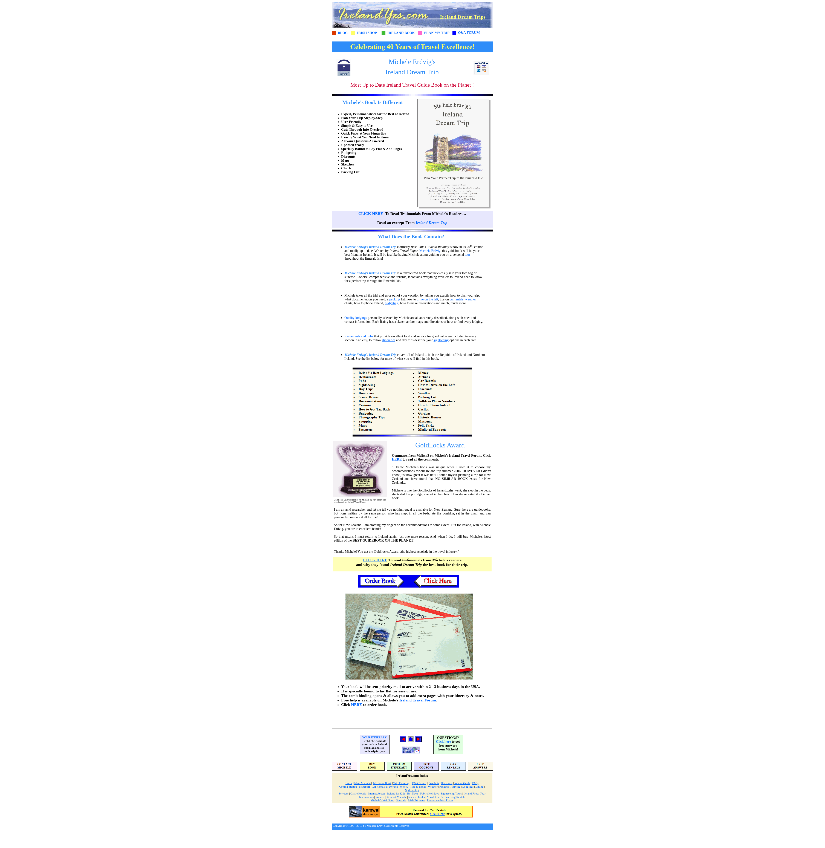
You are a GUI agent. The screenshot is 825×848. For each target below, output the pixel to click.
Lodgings (468, 786)
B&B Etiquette (416, 800)
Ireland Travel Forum (417, 700)
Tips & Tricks (418, 786)
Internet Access (376, 793)
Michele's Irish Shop (382, 800)
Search (412, 797)
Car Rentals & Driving (385, 786)
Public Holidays (429, 793)
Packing (444, 786)
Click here (443, 741)
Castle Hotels (358, 793)
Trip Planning (401, 783)
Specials (401, 800)
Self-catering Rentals (453, 797)
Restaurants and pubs (358, 336)
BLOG (343, 33)
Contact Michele (396, 797)
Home (348, 783)
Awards (380, 797)
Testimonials (366, 797)
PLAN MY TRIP (436, 33)
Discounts (446, 783)
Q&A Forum (419, 783)
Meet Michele (362, 783)
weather (470, 299)
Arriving (455, 786)
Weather (432, 786)
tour (467, 254)
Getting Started (348, 786)
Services (343, 793)
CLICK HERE (370, 213)
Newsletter (433, 797)
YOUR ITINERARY (374, 737)
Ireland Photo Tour (474, 793)
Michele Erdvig (429, 251)
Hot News (412, 793)
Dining (479, 786)
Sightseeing (412, 790)
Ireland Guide (462, 783)
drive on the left (427, 299)
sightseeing (441, 340)
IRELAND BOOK (401, 33)
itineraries (388, 340)
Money (404, 786)
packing (394, 299)
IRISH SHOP (367, 33)
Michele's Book (382, 783)
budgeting (391, 303)
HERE (397, 459)
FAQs (475, 783)
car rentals (456, 299)
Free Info (434, 783)
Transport (364, 786)
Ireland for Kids (396, 793)
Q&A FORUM (469, 32)
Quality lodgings (355, 318)
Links (421, 797)
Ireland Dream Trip (431, 222)
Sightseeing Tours (451, 793)
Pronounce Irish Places (440, 800)
